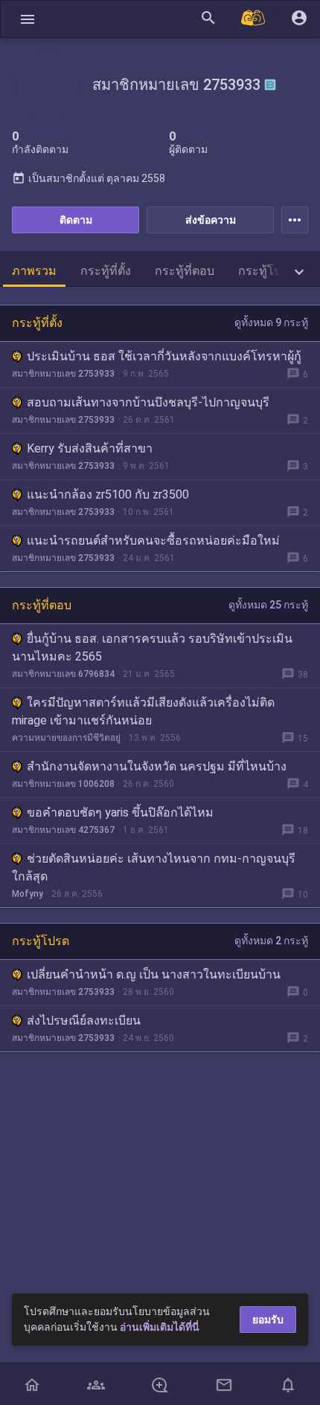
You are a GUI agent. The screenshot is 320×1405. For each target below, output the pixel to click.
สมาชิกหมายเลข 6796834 (63, 674)
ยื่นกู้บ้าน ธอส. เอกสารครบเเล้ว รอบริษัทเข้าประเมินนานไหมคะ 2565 (152, 647)
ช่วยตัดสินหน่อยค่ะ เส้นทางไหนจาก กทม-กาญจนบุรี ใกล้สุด (153, 867)
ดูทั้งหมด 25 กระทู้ (268, 605)
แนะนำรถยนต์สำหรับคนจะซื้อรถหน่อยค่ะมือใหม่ (153, 540)
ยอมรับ (268, 1319)
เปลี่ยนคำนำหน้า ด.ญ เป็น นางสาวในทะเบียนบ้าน (154, 974)
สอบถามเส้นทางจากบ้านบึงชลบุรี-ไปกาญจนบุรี (148, 402)
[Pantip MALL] (253, 19)
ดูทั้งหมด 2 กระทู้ (271, 940)
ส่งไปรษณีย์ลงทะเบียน (84, 1020)
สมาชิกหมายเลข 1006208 (63, 784)
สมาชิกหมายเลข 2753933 (63, 374)
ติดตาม (76, 220)
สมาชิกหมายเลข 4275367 (63, 830)
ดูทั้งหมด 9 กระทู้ (271, 322)
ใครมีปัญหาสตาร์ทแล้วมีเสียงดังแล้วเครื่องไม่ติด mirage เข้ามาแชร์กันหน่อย (143, 711)
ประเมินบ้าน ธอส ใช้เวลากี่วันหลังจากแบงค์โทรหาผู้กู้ (164, 356)
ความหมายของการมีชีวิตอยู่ (66, 738)
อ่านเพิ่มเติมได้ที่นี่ (159, 1327)
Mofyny (27, 894)
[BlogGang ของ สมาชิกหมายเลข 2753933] (270, 85)
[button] (27, 19)
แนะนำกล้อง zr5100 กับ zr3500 (108, 494)
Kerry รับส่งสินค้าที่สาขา (90, 448)
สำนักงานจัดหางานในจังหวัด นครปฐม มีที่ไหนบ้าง (157, 766)
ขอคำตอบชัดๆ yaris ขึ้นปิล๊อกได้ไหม (120, 812)
